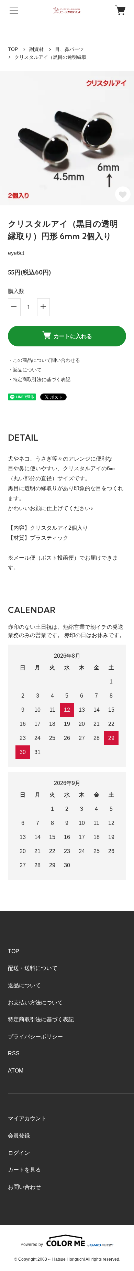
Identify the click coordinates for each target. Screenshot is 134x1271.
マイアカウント (27, 1118)
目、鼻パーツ (69, 49)
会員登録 (19, 1136)
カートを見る (24, 1170)
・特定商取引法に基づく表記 (39, 379)
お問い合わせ (24, 1187)
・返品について (25, 370)
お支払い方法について (35, 1002)
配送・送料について (32, 968)
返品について (24, 985)
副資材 (36, 49)
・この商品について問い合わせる (44, 360)
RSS (14, 1053)
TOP (13, 49)
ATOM (15, 1071)
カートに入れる (73, 336)
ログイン (19, 1153)
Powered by (32, 1244)
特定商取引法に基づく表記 (41, 1019)
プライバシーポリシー (35, 1037)
